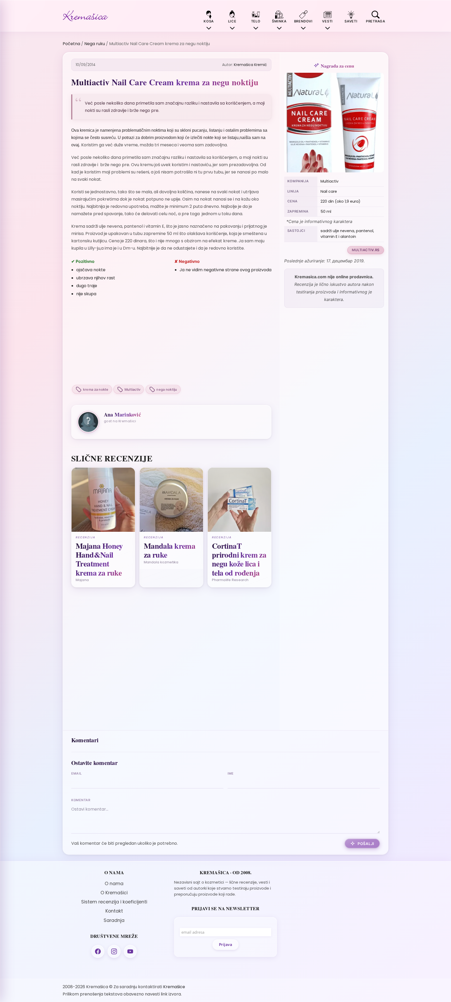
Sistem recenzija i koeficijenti (114, 902)
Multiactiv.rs (365, 250)
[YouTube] (130, 951)
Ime (231, 773)
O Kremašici (114, 893)
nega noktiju (166, 389)
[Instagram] (114, 951)
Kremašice (174, 987)
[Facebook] (97, 951)
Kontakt (114, 911)
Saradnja (114, 920)
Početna (71, 44)
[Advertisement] (171, 341)
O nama (114, 883)
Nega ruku (94, 44)
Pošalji (366, 843)
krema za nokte (96, 389)
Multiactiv (132, 389)
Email (76, 773)
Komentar (81, 800)
